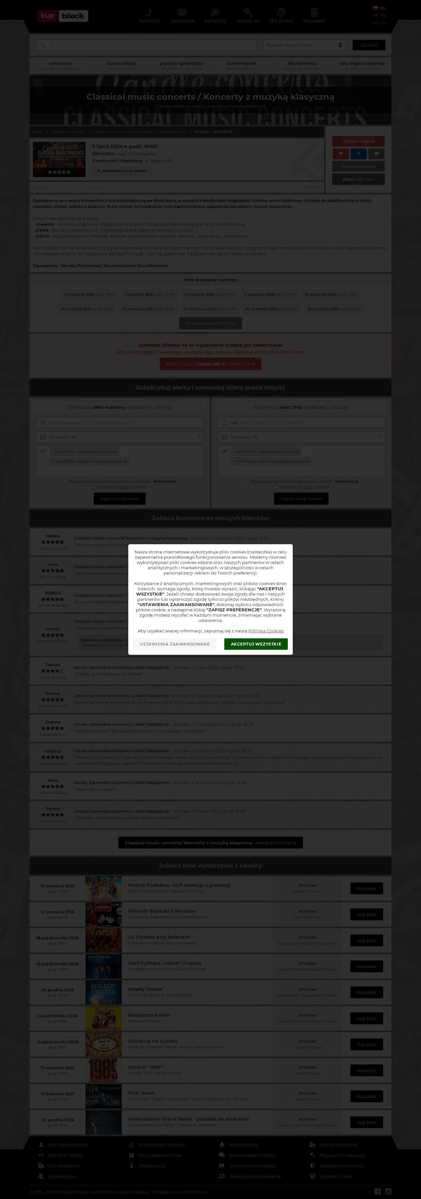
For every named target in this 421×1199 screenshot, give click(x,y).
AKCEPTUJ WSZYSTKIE (256, 644)
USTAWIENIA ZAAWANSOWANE (175, 644)
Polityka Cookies (266, 630)
